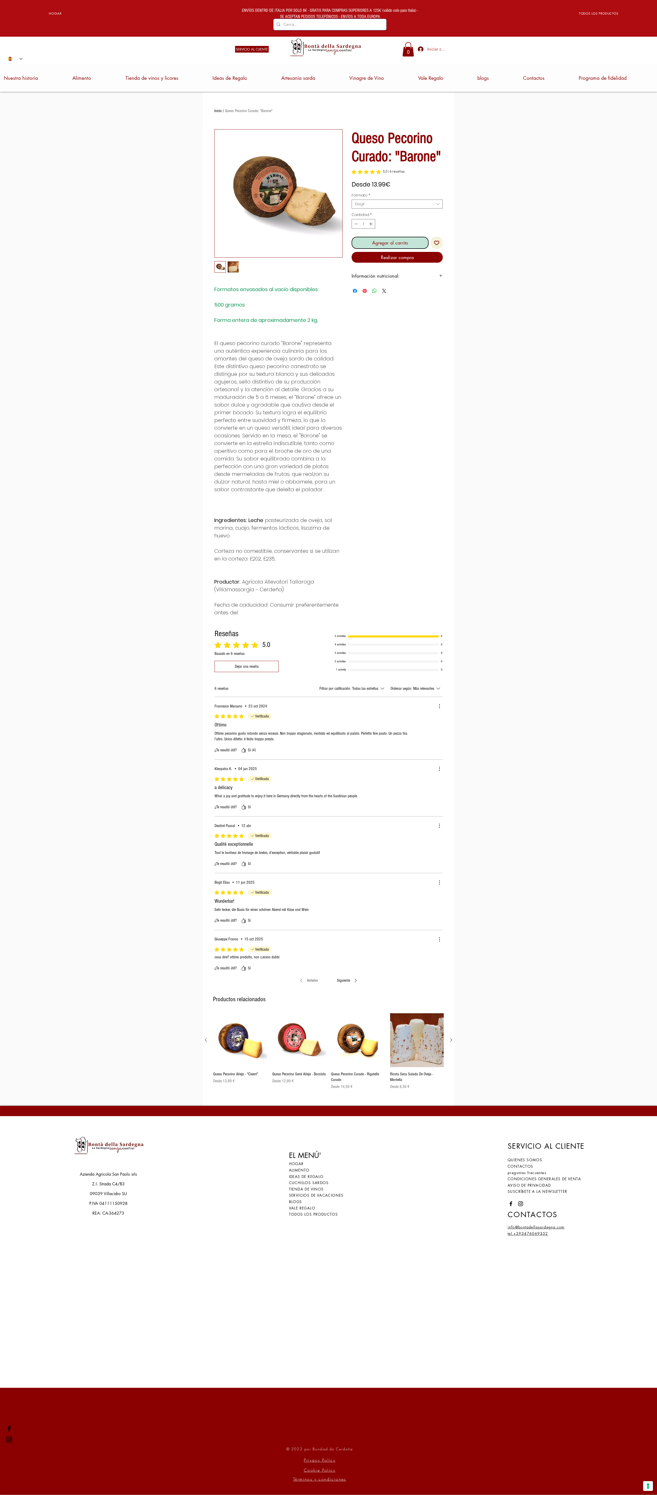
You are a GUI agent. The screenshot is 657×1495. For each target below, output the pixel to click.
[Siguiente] (451, 1040)
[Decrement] (355, 223)
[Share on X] (384, 291)
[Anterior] (206, 1040)
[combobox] (397, 204)
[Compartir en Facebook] (355, 291)
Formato (361, 195)
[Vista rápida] (240, 1040)
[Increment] (371, 223)
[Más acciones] (439, 706)
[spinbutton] (363, 223)
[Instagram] (9, 1440)
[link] (408, 49)
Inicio (218, 111)
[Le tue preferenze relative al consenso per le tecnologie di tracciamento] (648, 1486)
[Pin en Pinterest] (365, 291)
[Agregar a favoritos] (437, 243)
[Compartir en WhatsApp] (374, 291)
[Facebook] (9, 1428)
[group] (328, 1051)
